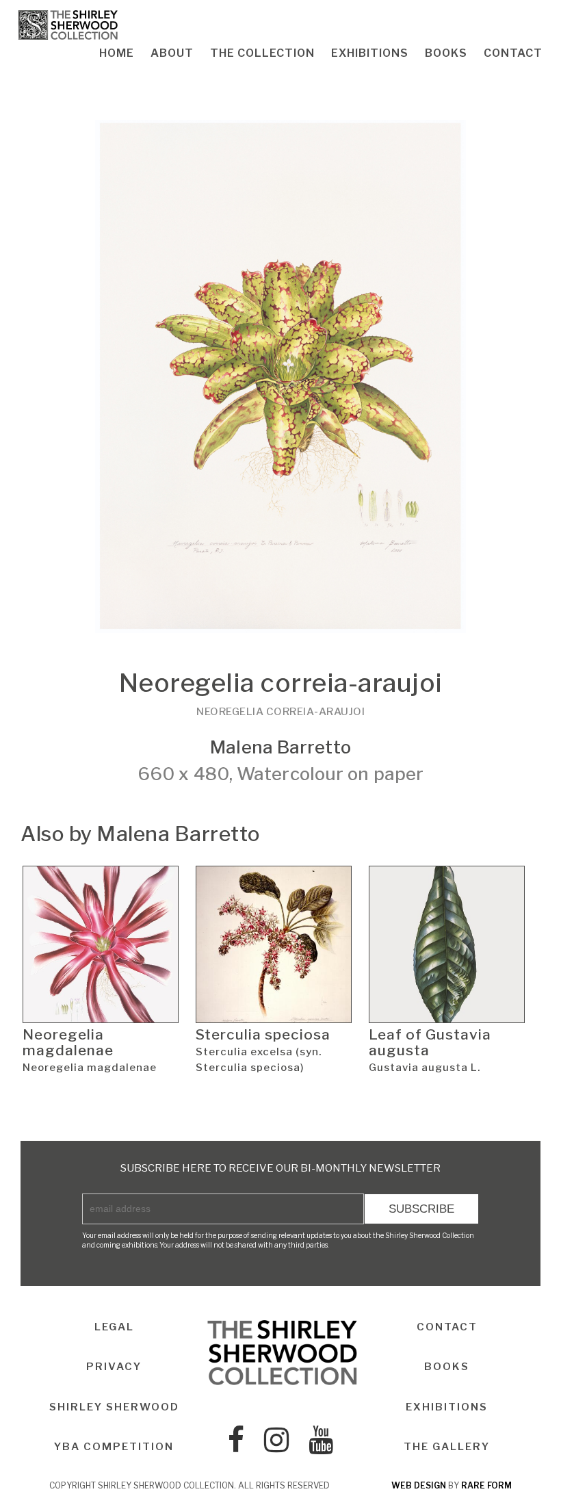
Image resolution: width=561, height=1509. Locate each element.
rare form (486, 1485)
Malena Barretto (280, 747)
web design (418, 1485)
